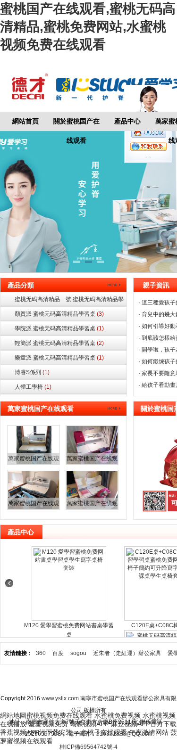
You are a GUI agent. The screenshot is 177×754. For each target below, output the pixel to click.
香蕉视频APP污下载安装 (36, 732)
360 (41, 653)
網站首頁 (25, 121)
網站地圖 (160, 681)
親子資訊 (156, 285)
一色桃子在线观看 (100, 732)
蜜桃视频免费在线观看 (59, 715)
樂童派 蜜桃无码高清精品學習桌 (59, 357)
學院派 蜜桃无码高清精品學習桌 (59, 328)
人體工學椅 (33, 387)
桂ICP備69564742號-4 (88, 747)
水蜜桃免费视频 (117, 715)
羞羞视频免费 (48, 724)
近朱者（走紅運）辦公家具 (127, 653)
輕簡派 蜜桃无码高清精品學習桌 (59, 343)
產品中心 (127, 121)
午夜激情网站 (149, 732)
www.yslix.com (60, 698)
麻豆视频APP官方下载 (144, 724)
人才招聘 (123, 681)
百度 (58, 653)
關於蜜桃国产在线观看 (76, 124)
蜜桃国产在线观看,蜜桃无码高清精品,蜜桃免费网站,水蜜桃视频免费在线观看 (88, 26)
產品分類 (21, 285)
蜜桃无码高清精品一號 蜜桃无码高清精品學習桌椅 (69, 301)
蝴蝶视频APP (89, 724)
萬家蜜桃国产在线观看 (41, 408)
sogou (78, 653)
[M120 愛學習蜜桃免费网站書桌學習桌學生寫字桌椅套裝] (69, 583)
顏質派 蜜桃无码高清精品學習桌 (59, 314)
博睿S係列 (32, 372)
